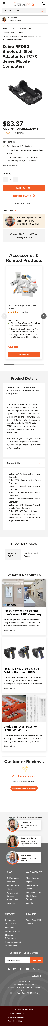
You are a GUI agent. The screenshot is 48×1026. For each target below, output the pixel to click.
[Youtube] (27, 969)
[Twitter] (33, 969)
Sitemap (11, 1013)
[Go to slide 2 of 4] (44, 316)
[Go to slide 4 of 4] (4, 316)
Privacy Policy (21, 1013)
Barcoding (11, 882)
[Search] (42, 10)
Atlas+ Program (32, 878)
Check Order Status (31, 897)
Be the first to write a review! (24, 788)
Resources (9, 927)
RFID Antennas (13, 878)
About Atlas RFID (33, 920)
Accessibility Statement (16, 1017)
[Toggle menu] (4, 3)
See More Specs (10, 165)
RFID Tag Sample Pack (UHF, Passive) (22, 307)
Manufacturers (13, 885)
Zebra (6, 129)
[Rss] (8, 969)
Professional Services (12, 894)
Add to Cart (21, 188)
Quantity (7, 173)
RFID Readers (13, 900)
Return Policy (11, 945)
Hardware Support (13, 942)
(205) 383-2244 (24, 224)
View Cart (30, 903)
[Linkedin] (14, 969)
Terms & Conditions (15, 1021)
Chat (37, 224)
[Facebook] (21, 969)
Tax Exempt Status (34, 892)
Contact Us (10, 920)
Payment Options (12, 931)
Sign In (29, 882)
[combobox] (17, 10)
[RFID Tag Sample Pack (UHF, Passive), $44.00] (24, 284)
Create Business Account (33, 887)
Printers (10, 889)
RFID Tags (11, 903)
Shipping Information (10, 936)
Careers (29, 924)
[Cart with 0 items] (43, 4)
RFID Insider (10, 924)
